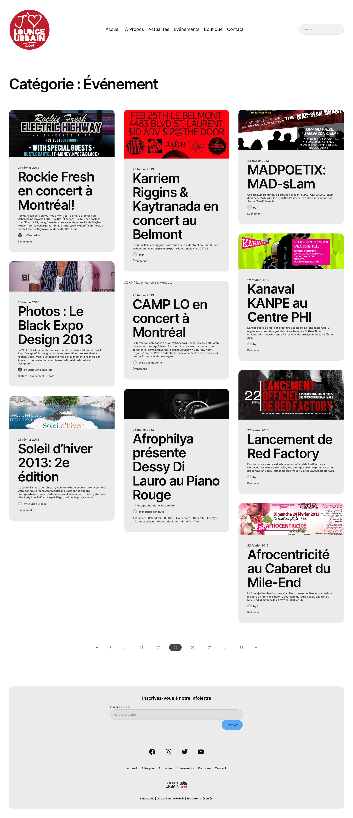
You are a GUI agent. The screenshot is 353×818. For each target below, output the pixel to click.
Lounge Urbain (36, 503)
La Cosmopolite (152, 362)
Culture (22, 375)
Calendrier (154, 517)
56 (192, 647)
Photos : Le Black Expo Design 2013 (55, 325)
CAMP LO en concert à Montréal (170, 318)
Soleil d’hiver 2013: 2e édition (55, 463)
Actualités (139, 517)
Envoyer (232, 725)
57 (209, 647)
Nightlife (185, 521)
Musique (172, 521)
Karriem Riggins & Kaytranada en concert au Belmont (175, 206)
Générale (198, 517)
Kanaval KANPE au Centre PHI (279, 303)
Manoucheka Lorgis (39, 369)
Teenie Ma (33, 235)
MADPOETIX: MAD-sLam (286, 177)
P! (143, 254)
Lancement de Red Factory (289, 446)
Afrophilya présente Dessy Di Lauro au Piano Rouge (176, 467)
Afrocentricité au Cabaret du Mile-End (288, 568)
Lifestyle (212, 517)
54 (158, 647)
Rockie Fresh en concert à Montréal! (56, 191)
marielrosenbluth (153, 511)
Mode (160, 521)
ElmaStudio (147, 798)
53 (141, 647)
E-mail (120, 707)
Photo (50, 375)
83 (241, 647)
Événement (25, 241)
